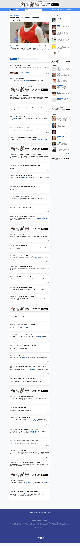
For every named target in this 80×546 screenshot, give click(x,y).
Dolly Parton (59, 117)
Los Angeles (44, 188)
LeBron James (39, 49)
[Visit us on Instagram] (39, 538)
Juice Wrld (15, 118)
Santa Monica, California (43, 139)
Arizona (30, 399)
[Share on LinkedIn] (19, 20)
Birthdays (69, 9)
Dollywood (59, 142)
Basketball (31, 166)
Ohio (20, 327)
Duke (38, 107)
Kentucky (43, 107)
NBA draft (23, 49)
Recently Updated (55, 9)
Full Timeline (13, 58)
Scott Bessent (60, 85)
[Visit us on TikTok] (43, 538)
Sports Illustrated (33, 257)
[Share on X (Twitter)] (15, 20)
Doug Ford (59, 123)
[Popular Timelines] (14, 9)
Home (11, 15)
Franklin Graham (60, 136)
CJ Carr (58, 67)
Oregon (25, 327)
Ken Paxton (59, 130)
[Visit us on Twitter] (37, 538)
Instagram (25, 177)
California (40, 218)
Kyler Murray (24, 259)
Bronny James (16, 15)
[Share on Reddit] (17, 20)
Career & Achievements (32, 58)
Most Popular (63, 9)
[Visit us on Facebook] (41, 538)
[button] (29, 55)
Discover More (67, 153)
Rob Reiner (59, 73)
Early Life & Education (22, 58)
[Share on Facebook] (13, 20)
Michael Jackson (60, 148)
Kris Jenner (59, 92)
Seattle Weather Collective (62, 98)
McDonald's (35, 47)
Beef (58, 79)
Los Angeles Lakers (37, 420)
